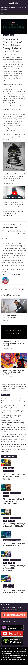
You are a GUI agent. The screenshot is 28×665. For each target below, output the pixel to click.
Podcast (5, 520)
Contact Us (12, 649)
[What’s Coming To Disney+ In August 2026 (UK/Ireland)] (6, 552)
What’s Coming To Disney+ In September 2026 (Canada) (14, 476)
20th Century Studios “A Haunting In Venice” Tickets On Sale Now (13, 344)
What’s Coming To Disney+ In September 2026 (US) (14, 524)
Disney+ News (6, 35)
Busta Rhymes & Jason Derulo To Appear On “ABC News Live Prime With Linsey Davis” (14, 401)
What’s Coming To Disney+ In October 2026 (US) (14, 544)
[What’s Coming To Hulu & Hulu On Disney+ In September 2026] (6, 485)
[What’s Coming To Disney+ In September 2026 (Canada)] (6, 460)
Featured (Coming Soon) (8, 471)
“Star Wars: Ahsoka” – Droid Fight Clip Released (12, 316)
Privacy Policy (21, 649)
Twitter (9, 213)
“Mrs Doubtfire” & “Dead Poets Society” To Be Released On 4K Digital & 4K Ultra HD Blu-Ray (13, 430)
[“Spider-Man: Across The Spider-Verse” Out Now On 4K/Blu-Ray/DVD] (14, 354)
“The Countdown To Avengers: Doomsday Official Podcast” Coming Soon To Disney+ (12, 423)
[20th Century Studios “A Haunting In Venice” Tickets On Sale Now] (14, 326)
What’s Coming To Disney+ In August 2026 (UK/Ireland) (14, 568)
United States (6, 495)
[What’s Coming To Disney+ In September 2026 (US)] (6, 510)
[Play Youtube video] (15, 193)
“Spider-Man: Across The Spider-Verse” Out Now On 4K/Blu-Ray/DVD (14, 372)
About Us (4, 649)
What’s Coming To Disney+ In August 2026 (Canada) (14, 591)
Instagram (8, 216)
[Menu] (2, 13)
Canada (4, 468)
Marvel (12, 35)
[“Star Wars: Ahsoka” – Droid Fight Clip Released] (14, 300)
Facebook (15, 213)
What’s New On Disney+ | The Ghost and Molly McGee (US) (14, 226)
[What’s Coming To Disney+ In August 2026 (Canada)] (6, 576)
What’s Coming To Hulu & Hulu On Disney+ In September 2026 (13, 501)
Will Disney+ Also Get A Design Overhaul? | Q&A (13, 232)
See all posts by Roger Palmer (11, 274)
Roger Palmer (14, 54)
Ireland (4, 562)
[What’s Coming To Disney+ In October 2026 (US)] (6, 532)
